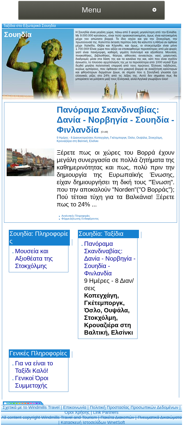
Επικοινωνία (74, 407)
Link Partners (105, 412)
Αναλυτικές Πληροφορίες (75, 215)
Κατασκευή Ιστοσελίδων (84, 422)
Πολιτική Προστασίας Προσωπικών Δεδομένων (134, 407)
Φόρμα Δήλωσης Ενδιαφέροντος (80, 218)
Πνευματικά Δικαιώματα (160, 417)
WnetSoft (116, 422)
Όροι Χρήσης (77, 412)
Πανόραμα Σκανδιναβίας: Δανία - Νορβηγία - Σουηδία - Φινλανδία (115, 120)
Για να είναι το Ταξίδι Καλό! (34, 367)
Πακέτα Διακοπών (117, 417)
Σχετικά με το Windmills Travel (31, 407)
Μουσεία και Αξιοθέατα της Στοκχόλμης (34, 258)
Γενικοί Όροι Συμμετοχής (31, 381)
